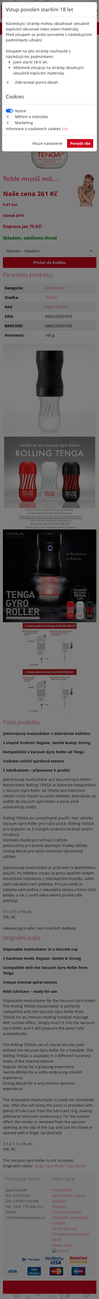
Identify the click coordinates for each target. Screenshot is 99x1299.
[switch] (9, 82)
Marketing (24, 122)
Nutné (20, 110)
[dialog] (49, 649)
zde (65, 128)
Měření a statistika (31, 116)
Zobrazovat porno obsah (36, 82)
